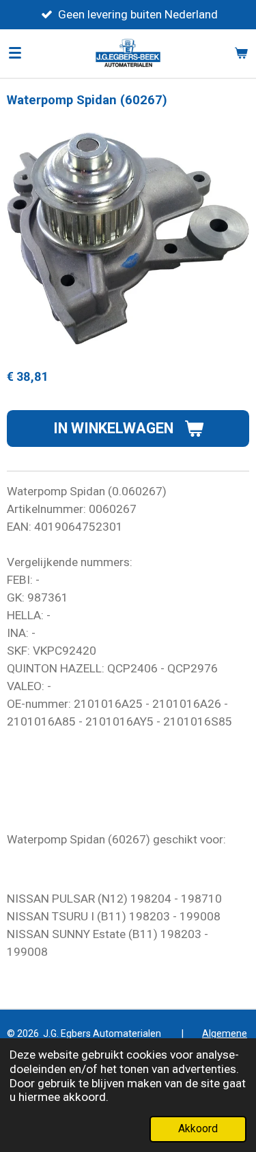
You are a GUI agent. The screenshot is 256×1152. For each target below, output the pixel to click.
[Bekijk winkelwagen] (241, 53)
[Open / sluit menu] (15, 53)
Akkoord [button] (198, 1129)
